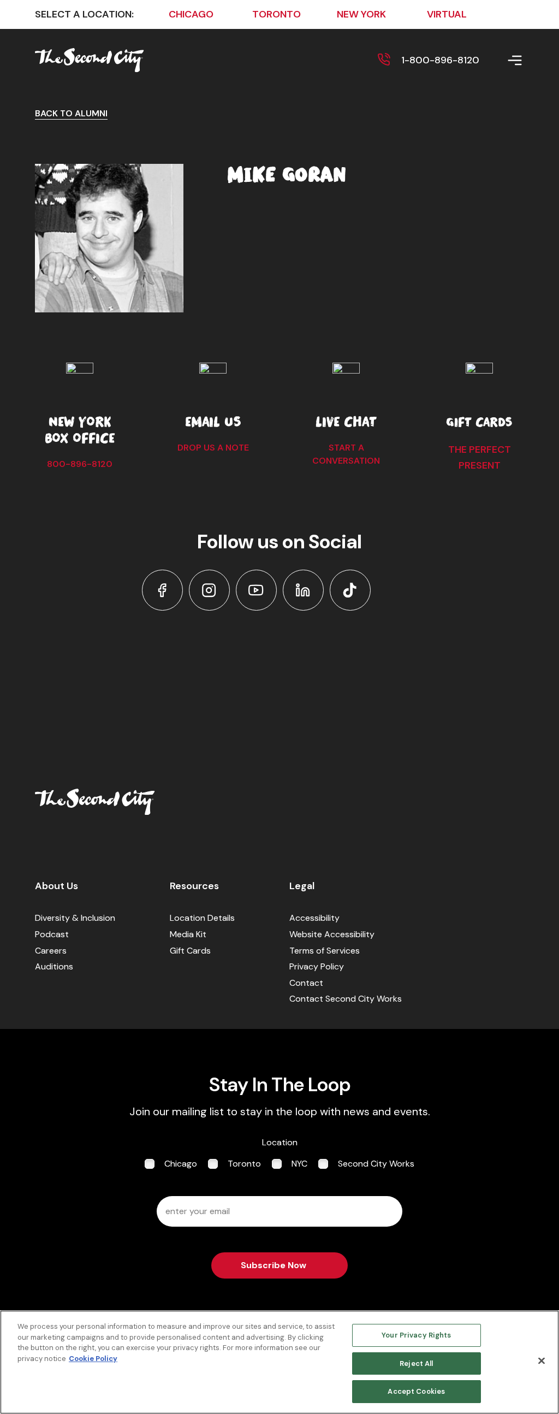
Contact (306, 983)
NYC (299, 1163)
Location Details (202, 918)
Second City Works (376, 1163)
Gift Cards (190, 950)
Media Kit (188, 934)
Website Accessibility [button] (331, 934)
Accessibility (314, 918)
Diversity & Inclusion (75, 918)
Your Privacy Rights (416, 1335)
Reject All (416, 1363)
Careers (51, 950)
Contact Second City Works (345, 998)
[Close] (542, 1361)
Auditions (54, 966)
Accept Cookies (416, 1391)
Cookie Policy (93, 1358)
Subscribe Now (273, 1265)
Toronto (244, 1163)
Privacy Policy (316, 966)
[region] (279, 1362)
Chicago (180, 1163)
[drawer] (501, 60)
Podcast (52, 934)
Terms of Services (324, 950)
